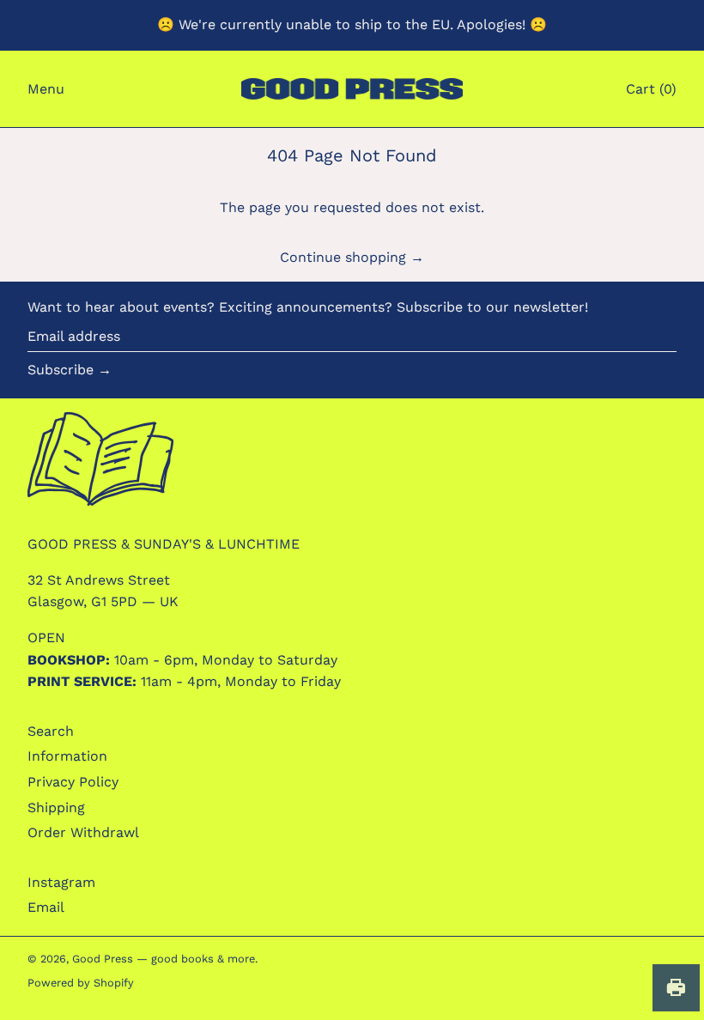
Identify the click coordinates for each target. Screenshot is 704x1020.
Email (45, 907)
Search (50, 731)
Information (67, 756)
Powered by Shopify (80, 982)
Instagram (61, 882)
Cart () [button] (651, 89)
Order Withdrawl (83, 832)
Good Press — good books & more (163, 958)
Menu (45, 89)
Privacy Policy (72, 782)
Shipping (56, 807)
